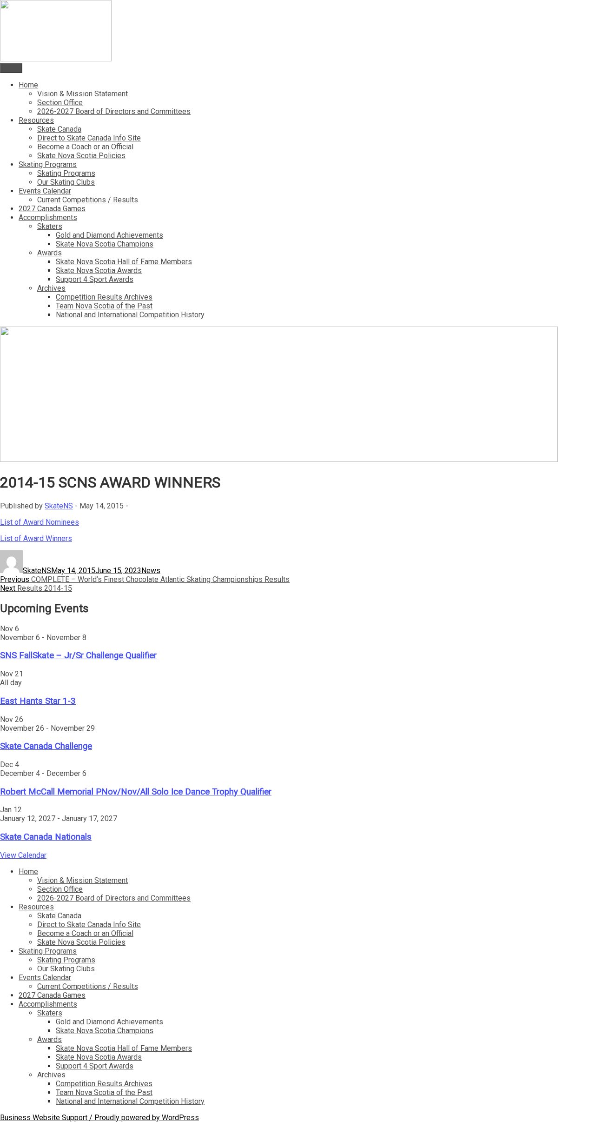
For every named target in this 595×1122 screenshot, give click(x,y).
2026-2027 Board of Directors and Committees (114, 111)
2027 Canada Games (52, 208)
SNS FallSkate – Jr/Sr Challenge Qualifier (78, 655)
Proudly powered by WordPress (146, 1117)
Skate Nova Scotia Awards (99, 270)
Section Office (60, 102)
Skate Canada (59, 129)
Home (28, 84)
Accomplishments (48, 217)
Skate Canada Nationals (46, 837)
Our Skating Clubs (66, 182)
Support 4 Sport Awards (94, 279)
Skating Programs (48, 164)
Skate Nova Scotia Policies (81, 155)
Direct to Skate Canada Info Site (89, 138)
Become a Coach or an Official (85, 146)
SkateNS (59, 505)
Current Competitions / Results (87, 199)
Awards (49, 252)
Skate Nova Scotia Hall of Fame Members (124, 261)
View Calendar (23, 855)
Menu (11, 68)
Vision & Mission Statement (82, 93)
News (150, 570)
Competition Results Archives (104, 297)
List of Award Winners (36, 538)
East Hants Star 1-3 (38, 701)
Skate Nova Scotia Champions (104, 244)
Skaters (49, 226)
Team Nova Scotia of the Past (104, 305)
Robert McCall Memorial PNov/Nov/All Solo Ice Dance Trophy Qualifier (135, 792)
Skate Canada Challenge (46, 746)
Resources (36, 120)
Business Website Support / (47, 1117)
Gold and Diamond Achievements (109, 235)
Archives (51, 288)
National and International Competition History (130, 314)
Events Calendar (45, 191)
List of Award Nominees (39, 522)
